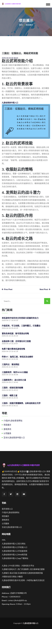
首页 (21, 25)
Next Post (44, 289)
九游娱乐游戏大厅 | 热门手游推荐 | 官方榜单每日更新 (23, 569)
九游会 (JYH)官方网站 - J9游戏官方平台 (18, 566)
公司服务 (7, 433)
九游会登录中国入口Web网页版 (14, 555)
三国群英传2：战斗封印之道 (14, 380)
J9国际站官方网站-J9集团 (12, 577)
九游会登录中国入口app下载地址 (15, 558)
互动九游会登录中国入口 (14, 438)
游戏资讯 (7, 429)
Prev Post (8, 289)
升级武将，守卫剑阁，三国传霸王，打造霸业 (21, 326)
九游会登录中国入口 (30, 623)
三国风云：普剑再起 (10, 364)
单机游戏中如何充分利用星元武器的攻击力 (20, 318)
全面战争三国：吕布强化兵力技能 (16, 341)
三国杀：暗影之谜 (9, 395)
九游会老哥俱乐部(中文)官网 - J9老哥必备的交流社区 (23, 580)
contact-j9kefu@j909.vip (17, 600)
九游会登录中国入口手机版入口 (14, 547)
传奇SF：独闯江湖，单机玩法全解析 (17, 357)
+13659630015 (14, 597)
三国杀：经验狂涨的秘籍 (12, 388)
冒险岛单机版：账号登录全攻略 (15, 333)
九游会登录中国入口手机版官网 (14, 551)
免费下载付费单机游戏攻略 (13, 349)
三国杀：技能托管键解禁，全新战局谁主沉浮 (21, 403)
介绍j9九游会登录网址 (13, 421)
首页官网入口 (7, 509)
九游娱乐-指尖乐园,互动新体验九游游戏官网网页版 (22, 573)
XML (4, 540)
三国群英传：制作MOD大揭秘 (15, 372)
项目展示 (7, 425)
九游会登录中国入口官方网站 (13, 544)
